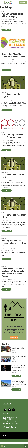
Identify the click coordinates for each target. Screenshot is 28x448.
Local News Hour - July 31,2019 (11, 95)
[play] (2, 446)
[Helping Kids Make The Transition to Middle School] (13, 42)
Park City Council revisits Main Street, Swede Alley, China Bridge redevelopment (18, 383)
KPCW (2, 132)
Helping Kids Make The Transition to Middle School (13, 55)
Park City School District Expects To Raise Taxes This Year (13, 243)
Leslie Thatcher (4, 59)
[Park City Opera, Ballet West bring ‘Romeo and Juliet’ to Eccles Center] (6, 359)
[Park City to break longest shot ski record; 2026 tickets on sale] (6, 349)
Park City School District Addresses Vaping (12, 15)
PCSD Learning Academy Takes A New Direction (12, 135)
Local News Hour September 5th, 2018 (13, 216)
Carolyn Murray (4, 19)
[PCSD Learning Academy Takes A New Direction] (13, 122)
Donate (23, 2)
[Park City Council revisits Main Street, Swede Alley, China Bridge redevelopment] (6, 383)
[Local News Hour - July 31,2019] (13, 82)
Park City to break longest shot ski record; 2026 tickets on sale (18, 348)
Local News (3, 11)
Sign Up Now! (14, 337)
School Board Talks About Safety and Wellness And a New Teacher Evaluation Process (12, 272)
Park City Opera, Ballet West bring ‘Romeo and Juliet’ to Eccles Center (18, 358)
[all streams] (26, 446)
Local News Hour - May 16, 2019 (12, 175)
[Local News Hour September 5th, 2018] (13, 203)
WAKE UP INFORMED (14, 327)
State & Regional (4, 92)
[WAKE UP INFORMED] (14, 311)
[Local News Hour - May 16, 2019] (13, 163)
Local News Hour (4, 100)
